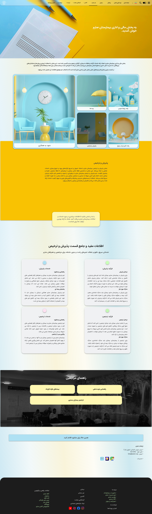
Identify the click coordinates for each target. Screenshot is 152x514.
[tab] (126, 3)
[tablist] (89, 3)
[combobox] (134, 2)
